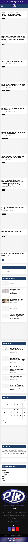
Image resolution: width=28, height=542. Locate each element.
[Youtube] (17, 529)
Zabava (6, 138)
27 (14, 418)
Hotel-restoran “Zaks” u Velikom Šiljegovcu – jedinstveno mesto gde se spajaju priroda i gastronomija (17, 349)
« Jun (3, 422)
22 (20, 415)
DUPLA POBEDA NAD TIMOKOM (17, 282)
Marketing (16, 1)
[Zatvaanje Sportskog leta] (5, 308)
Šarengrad (8, 90)
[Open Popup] (14, 540)
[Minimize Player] (18, 540)
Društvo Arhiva (5, 472)
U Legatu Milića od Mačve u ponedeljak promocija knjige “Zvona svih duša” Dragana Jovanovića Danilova (17, 316)
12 (11, 412)
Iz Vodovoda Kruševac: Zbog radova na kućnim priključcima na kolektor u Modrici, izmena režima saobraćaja (13, 37)
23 (24, 415)
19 (11, 415)
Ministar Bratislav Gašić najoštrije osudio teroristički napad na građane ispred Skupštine (17, 368)
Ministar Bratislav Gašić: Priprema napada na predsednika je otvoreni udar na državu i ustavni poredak (17, 358)
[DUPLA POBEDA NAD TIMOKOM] (5, 283)
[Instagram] (13, 529)
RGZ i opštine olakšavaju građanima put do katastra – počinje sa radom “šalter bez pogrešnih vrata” (17, 291)
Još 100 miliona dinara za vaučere (12, 62)
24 (4, 418)
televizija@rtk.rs (16, 521)
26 (11, 418)
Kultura (4, 90)
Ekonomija (4, 474)
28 (17, 418)
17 (4, 415)
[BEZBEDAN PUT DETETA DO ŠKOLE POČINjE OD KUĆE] (5, 301)
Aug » (6, 422)
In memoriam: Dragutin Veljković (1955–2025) (16, 377)
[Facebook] (9, 529)
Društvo (4, 18)
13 (14, 412)
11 (7, 412)
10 (4, 412)
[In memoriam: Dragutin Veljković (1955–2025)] (5, 378)
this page (22, 453)
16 (24, 412)
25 (7, 418)
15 (20, 412)
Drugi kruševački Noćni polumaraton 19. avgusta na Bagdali (13, 133)
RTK (5, 41)
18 (7, 415)
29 (20, 418)
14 (17, 412)
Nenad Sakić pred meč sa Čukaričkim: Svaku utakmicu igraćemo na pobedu (13, 85)
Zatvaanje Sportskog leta (16, 306)
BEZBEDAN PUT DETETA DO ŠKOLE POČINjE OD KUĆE (16, 300)
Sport (3, 66)
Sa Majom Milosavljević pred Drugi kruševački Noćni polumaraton (12, 157)
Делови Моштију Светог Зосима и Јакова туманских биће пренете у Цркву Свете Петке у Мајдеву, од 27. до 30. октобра (17, 387)
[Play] (10, 540)
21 (17, 415)
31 (4, 420)
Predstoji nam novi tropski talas (11, 231)
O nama (11, 1)
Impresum (6, 1)
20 (14, 415)
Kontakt (22, 1)
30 (24, 418)
